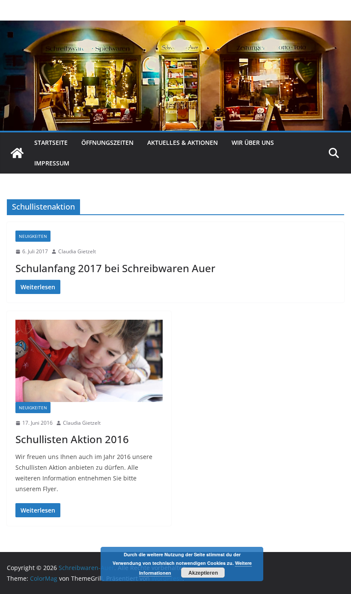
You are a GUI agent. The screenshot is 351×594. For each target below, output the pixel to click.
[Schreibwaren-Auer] (17, 153)
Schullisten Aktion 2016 (72, 439)
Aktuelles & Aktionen (182, 142)
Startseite (51, 142)
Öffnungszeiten (107, 142)
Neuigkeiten (33, 236)
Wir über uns (253, 142)
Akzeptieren (203, 572)
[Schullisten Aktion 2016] (89, 361)
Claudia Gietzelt (77, 251)
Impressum (51, 163)
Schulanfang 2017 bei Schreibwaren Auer (115, 268)
